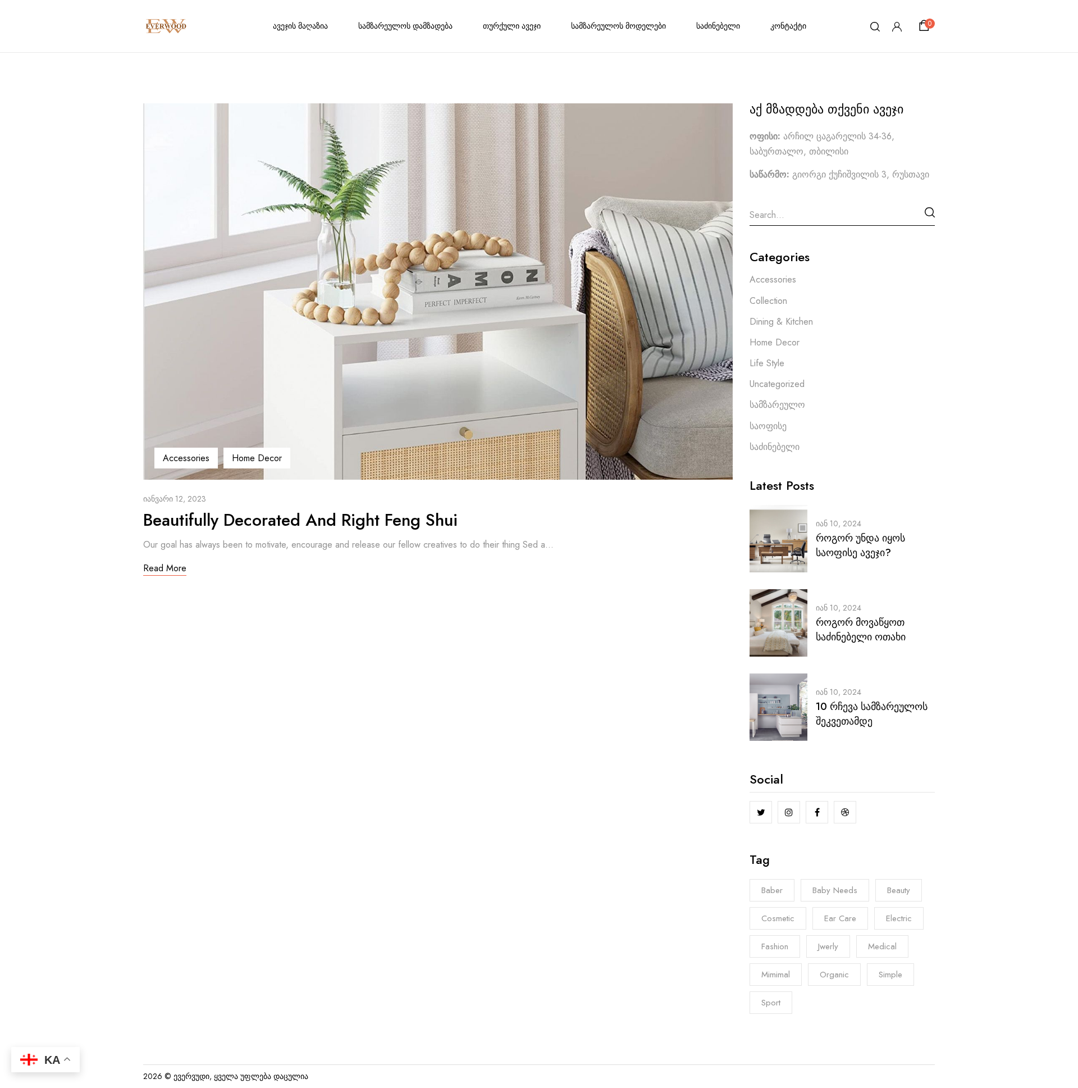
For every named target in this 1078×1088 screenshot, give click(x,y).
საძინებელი (775, 446)
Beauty (898, 890)
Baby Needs (834, 890)
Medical (882, 946)
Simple (890, 974)
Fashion (774, 946)
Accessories (186, 458)
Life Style (767, 363)
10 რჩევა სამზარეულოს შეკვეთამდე (872, 714)
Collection (768, 300)
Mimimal (775, 974)
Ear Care (840, 918)
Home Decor (257, 458)
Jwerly (828, 946)
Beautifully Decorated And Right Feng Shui (300, 520)
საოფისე (768, 426)
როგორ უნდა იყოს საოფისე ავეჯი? (860, 545)
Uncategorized (777, 383)
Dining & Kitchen (781, 321)
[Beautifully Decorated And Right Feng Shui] (438, 110)
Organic (834, 974)
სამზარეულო (777, 404)
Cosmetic (777, 918)
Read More (164, 568)
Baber (772, 890)
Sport (770, 1002)
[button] (926, 26)
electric (899, 918)
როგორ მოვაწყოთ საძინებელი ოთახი (861, 629)
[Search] (930, 212)
